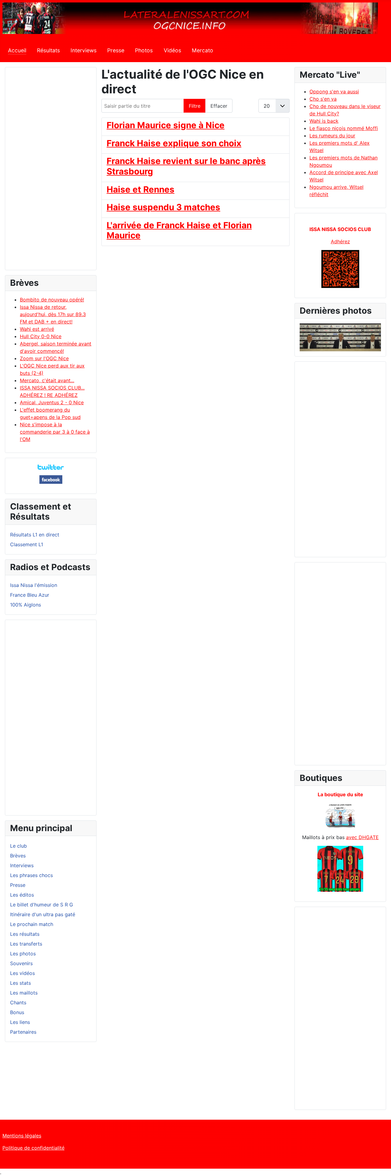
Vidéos (172, 50)
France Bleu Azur (29, 595)
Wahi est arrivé (37, 329)
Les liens (20, 1022)
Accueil (17, 50)
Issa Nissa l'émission (33, 585)
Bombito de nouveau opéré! (52, 300)
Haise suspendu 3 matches (163, 207)
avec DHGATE (362, 837)
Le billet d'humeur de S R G (41, 905)
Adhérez (340, 241)
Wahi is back (323, 121)
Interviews (84, 50)
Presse (115, 50)
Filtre (194, 106)
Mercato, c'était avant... (47, 380)
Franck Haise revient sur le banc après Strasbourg (186, 166)
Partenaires (23, 1032)
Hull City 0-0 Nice (40, 336)
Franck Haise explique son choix (174, 143)
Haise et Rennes (140, 189)
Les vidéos (22, 973)
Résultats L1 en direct (34, 535)
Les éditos (22, 895)
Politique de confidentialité (33, 1148)
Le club (18, 846)
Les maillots (24, 993)
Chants (18, 1002)
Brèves (18, 856)
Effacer (218, 106)
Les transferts (26, 944)
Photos (144, 50)
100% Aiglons (25, 605)
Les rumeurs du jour (332, 136)
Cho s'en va (323, 99)
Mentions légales (21, 1136)
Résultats (48, 50)
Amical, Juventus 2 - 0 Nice (52, 402)
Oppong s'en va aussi (334, 91)
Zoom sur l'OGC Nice (44, 358)
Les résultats (24, 934)
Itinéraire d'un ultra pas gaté (42, 914)
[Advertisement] (50, 171)
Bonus (17, 1012)
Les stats (20, 983)
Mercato (202, 50)
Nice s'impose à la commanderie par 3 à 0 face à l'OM (55, 431)
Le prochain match (31, 924)
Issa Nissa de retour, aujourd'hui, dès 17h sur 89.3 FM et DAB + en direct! (53, 314)
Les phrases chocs (31, 875)
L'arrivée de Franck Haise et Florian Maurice (179, 230)
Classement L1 (26, 544)
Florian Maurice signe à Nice (166, 125)
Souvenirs (21, 963)
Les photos (23, 953)
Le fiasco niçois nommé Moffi (343, 128)
